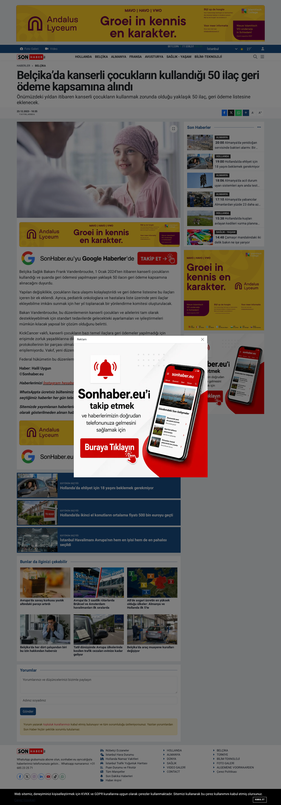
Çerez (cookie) (24, 800)
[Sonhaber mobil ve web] (141, 410)
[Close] (203, 339)
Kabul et (260, 799)
